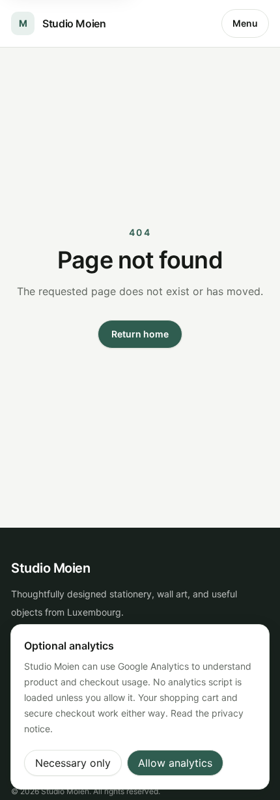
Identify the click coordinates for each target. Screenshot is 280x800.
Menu (245, 23)
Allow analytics (175, 762)
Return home (140, 333)
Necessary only (73, 762)
